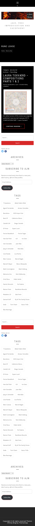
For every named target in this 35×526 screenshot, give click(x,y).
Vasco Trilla (24, 304)
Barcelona (6, 213)
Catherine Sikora (17, 218)
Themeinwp (23, 523)
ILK (17, 238)
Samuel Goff (7, 299)
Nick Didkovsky (20, 274)
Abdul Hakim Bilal (20, 203)
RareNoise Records (21, 289)
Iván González (7, 244)
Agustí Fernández (8, 208)
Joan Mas (18, 244)
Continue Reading (13, 126)
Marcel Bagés (19, 259)
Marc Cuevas (7, 259)
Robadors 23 (7, 294)
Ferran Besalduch (8, 233)
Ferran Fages (22, 233)
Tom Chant (13, 304)
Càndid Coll (6, 223)
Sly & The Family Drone (22, 299)
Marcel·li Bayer (7, 264)
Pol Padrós (20, 284)
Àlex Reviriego (7, 310)
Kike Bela (20, 249)
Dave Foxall (24, 84)
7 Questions (7, 203)
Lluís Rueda (6, 254)
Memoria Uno (7, 274)
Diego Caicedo (18, 223)
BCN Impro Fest (18, 213)
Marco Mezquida (21, 264)
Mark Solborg (23, 269)
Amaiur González (23, 208)
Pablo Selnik (17, 279)
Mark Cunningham (9, 269)
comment (6, 86)
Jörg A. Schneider (8, 249)
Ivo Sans (24, 238)
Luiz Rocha (17, 254)
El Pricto (5, 228)
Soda (4, 304)
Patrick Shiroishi (8, 284)
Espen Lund (15, 228)
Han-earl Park (7, 238)
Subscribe (7, 188)
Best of (5, 218)
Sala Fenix (18, 294)
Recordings (13, 72)
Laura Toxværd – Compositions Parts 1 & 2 (15, 78)
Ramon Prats (7, 289)
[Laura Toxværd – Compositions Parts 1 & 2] (17, 102)
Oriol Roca (6, 279)
